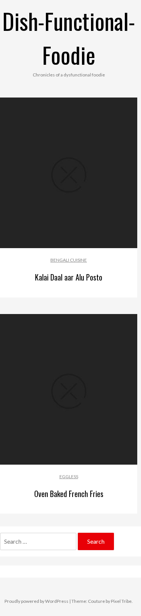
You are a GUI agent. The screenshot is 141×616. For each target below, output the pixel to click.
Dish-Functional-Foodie (68, 37)
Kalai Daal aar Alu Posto (68, 277)
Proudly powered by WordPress (36, 601)
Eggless (68, 476)
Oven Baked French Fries (68, 493)
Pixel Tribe (121, 601)
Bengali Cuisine (68, 260)
